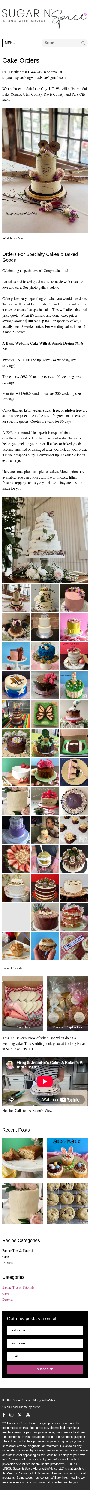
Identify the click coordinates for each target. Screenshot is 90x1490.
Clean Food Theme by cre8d (21, 1407)
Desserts (7, 1262)
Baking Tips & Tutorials (18, 1250)
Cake (5, 1256)
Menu (10, 43)
